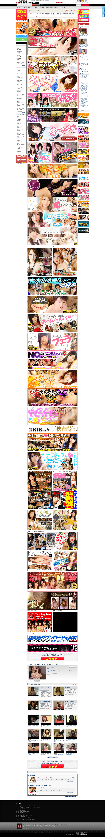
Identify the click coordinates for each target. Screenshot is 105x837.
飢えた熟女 (67, 687)
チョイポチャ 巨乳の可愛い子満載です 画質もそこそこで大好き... (84, 76)
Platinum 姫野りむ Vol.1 (84, 63)
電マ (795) (19, 85)
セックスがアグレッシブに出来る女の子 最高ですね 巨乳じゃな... (84, 83)
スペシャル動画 (27, 7)
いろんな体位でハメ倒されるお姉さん (27, 819)
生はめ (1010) (19, 105)
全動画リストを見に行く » (52, 757)
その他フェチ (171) (20, 144)
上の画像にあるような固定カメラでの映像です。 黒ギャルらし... (84, 102)
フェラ (66, 670)
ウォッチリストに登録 (72, 667)
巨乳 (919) (19, 58)
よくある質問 (85, 2)
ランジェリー (61, 670)
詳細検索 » (24, 65)
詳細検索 (35, 824)
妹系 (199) (19, 52)
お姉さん (53, 670)
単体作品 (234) (20, 145)
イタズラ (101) (20, 129)
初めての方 (74, 2)
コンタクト (80, 1)
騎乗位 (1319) (19, 111)
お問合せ (45, 824)
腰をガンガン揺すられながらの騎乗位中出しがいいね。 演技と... (84, 105)
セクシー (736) (20, 141)
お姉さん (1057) (20, 54)
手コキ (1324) (19, 84)
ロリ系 (49, 696)
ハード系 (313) (20, 131)
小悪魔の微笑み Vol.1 (83, 66)
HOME (64, 2)
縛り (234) (19, 83)
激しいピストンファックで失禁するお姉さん (71, 754)
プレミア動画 (34, 7)
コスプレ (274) (20, 137)
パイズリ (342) (20, 88)
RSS (82, 1)
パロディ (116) (20, 124)
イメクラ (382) (20, 116)
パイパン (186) (20, 147)
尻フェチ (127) (20, 138)
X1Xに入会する (52, 658)
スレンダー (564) (20, 62)
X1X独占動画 (41, 7)
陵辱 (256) (19, 127)
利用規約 (63, 824)
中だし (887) (19, 109)
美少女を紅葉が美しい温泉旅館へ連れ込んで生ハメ (83, 35)
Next (77, 237)
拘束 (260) (19, 117)
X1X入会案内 (21, 15)
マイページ (59, 3)
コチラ (24, 163)
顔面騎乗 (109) (20, 77)
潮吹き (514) (19, 80)
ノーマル (57, 670)
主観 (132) (19, 120)
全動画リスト (79, 2)
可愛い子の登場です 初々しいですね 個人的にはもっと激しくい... (84, 89)
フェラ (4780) (19, 90)
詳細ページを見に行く (37, 681)
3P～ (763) (19, 97)
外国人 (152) (19, 63)
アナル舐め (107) (20, 108)
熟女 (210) (19, 55)
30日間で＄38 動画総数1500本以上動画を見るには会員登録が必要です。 (52, 654)
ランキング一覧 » (85, 71)
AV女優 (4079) (20, 47)
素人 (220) (19, 140)
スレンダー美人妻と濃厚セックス (26, 817)
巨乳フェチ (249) (20, 136)
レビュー (63, 7)
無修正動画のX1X (23, 2)
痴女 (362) (19, 59)
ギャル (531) (19, 56)
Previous (28, 237)
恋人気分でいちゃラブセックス (26, 814)
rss (74, 684)
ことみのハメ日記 (83, 68)
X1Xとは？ (69, 2)
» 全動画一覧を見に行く (38, 684)
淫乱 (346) (19, 130)
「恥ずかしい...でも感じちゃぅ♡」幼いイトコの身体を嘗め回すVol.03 (45, 689)
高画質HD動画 (49, 7)
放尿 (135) (19, 91)
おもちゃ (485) (20, 74)
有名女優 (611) (20, 48)
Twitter (84, 1)
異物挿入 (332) (20, 70)
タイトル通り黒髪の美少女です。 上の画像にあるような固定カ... (84, 96)
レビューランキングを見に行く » (70, 796)
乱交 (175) (19, 148)
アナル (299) (19, 69)
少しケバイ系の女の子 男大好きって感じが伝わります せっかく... (84, 79)
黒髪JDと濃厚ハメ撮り (45, 701)
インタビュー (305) (20, 71)
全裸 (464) (19, 143)
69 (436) (18, 81)
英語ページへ (78, 1)
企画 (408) (19, 133)
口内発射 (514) (20, 102)
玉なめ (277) (19, 98)
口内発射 (43, 696)
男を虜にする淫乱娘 (69, 701)
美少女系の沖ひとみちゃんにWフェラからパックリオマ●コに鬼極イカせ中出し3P (83, 60)
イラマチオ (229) (20, 104)
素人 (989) (19, 49)
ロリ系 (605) (19, 51)
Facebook (86, 1)
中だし (69, 670)
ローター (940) (20, 95)
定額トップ (35, 3)
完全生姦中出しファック (83, 54)
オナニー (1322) (20, 73)
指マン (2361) (19, 92)
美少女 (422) (19, 61)
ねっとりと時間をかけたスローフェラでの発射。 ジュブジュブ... (84, 99)
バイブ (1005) (19, 87)
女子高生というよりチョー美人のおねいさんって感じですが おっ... (84, 86)
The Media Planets (81, 833)
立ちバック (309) (20, 99)
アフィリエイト (51, 824)
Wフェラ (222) (20, 106)
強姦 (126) (19, 119)
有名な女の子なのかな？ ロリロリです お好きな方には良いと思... (84, 92)
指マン (72, 670)
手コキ (47, 696)
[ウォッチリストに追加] (30, 693)
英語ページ (68, 824)
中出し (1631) (19, 122)
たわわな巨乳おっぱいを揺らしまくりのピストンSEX (43, 664)
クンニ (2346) (19, 78)
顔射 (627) (19, 76)
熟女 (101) (19, 151)
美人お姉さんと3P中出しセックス (26, 815)
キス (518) (19, 101)
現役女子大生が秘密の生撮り (59, 754)
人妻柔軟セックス (57, 725)
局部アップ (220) (20, 134)
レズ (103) (19, 150)
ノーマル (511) (20, 123)
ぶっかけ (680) (20, 126)
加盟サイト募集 (57, 824)
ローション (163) (20, 94)
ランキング (56, 7)
